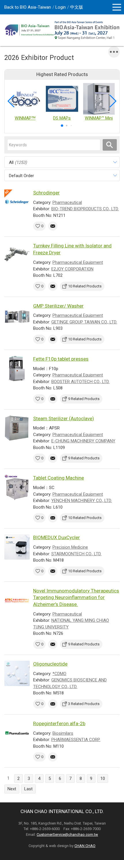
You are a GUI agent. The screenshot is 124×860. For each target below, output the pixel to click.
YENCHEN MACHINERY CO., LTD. (81, 500)
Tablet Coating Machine (58, 478)
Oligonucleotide (50, 664)
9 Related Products (83, 399)
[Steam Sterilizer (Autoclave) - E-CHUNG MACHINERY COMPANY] (17, 428)
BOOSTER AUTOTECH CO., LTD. (80, 381)
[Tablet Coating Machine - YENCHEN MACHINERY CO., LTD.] (17, 487)
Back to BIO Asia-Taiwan (27, 7)
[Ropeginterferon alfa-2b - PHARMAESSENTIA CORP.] (17, 733)
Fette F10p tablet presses (61, 359)
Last (28, 788)
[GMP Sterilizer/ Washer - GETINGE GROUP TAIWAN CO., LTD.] (17, 315)
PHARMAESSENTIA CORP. (75, 739)
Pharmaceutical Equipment (77, 262)
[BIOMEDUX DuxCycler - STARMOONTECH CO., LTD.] (17, 547)
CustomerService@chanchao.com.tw (67, 834)
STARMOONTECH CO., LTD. (76, 553)
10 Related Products (85, 286)
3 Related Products (83, 704)
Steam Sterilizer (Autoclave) (63, 418)
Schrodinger (46, 193)
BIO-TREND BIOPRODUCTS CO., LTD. (85, 208)
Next (11, 788)
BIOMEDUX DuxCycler (56, 537)
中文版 (76, 7)
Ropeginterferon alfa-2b (59, 723)
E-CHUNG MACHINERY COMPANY (83, 441)
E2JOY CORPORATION (72, 269)
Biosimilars (62, 733)
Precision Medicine (70, 547)
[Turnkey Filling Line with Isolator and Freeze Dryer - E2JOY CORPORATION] (17, 255)
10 (102, 778)
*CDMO (59, 673)
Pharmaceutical (67, 202)
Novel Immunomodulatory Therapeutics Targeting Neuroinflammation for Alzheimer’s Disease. (76, 597)
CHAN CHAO (84, 846)
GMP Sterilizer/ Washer (58, 306)
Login (60, 7)
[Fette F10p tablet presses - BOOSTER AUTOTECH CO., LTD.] (17, 368)
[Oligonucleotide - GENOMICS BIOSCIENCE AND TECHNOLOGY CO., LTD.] (17, 673)
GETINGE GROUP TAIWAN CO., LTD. (84, 322)
